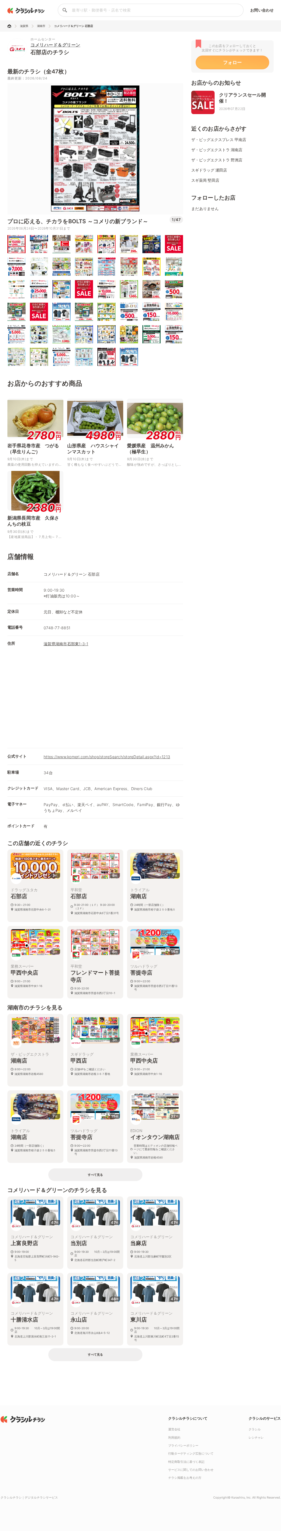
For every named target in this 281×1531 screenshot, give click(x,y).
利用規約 (174, 1437)
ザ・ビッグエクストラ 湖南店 (216, 149)
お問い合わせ (262, 10)
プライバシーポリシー (183, 1445)
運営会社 (174, 1429)
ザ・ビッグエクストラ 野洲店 (216, 160)
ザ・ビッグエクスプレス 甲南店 (218, 139)
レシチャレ (256, 1437)
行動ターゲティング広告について (190, 1453)
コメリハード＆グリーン (55, 45)
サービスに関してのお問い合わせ (190, 1470)
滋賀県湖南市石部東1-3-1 (66, 643)
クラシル (255, 1429)
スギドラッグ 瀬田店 (209, 170)
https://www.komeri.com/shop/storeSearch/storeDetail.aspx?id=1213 (107, 756)
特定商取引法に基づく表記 (186, 1462)
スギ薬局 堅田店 (205, 180)
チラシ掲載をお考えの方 (184, 1478)
